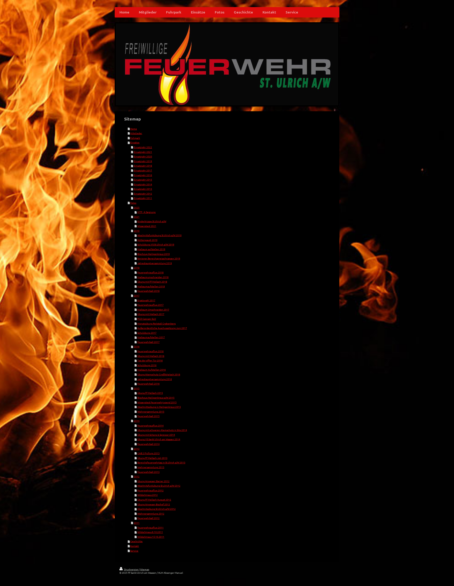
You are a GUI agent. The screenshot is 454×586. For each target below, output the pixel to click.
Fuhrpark (135, 138)
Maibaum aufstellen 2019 (151, 249)
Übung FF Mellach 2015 (150, 393)
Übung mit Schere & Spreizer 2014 (156, 434)
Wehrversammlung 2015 (150, 411)
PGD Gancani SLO (146, 318)
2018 (137, 267)
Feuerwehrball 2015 (148, 416)
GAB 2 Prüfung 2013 (148, 453)
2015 (137, 388)
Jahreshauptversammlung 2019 (154, 263)
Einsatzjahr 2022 (143, 147)
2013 (137, 448)
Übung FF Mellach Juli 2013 (152, 458)
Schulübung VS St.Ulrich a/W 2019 (155, 244)
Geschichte (136, 541)
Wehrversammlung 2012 (150, 513)
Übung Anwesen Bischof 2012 (153, 504)
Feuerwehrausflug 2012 (150, 490)
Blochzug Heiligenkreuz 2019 (153, 254)
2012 (137, 476)
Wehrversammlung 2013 (150, 467)
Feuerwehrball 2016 (148, 383)
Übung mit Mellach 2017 (150, 314)
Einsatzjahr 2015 (143, 179)
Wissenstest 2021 (146, 226)
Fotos (133, 202)
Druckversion (131, 569)
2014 (137, 420)
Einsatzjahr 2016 (143, 175)
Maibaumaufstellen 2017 (151, 337)
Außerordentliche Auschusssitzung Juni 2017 (162, 328)
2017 (137, 295)
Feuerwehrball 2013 (148, 472)
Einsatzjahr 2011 (143, 198)
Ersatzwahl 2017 (146, 300)
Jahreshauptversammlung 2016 (154, 379)
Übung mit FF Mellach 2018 (152, 281)
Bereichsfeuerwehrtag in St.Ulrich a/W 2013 (161, 462)
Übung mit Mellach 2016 (150, 356)
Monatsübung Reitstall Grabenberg (156, 323)
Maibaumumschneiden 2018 (153, 277)
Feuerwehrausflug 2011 (150, 527)
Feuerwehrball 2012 (148, 518)
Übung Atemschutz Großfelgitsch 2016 (158, 374)
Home (133, 128)
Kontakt (134, 546)
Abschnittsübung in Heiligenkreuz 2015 (159, 406)
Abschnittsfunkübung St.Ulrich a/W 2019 (159, 235)
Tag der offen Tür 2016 (150, 360)
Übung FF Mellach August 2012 (154, 499)
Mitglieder (136, 133)
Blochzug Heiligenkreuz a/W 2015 (156, 397)
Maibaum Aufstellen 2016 (151, 369)
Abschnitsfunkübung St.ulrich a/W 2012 (158, 485)
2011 (137, 522)
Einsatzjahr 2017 (143, 170)
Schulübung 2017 (147, 332)
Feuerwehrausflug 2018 (150, 272)
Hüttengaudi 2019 (147, 240)
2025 (137, 207)
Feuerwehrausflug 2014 (150, 425)
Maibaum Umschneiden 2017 (153, 309)
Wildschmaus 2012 (147, 495)
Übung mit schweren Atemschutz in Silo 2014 (162, 430)
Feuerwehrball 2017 (148, 342)
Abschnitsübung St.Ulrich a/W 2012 (156, 509)
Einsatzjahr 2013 (143, 189)
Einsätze (135, 142)
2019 (137, 230)
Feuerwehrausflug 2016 (150, 351)
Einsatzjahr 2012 (143, 193)
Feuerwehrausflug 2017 (150, 304)
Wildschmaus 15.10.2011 (150, 536)
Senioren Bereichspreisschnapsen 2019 (158, 258)
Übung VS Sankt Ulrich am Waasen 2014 (158, 439)
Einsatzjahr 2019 (143, 161)
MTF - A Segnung (146, 212)
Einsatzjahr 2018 (143, 165)
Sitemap (144, 569)
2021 (137, 216)
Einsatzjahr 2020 (143, 156)
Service (134, 550)
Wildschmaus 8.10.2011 (150, 532)
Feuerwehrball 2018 (148, 291)
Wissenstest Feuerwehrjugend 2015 (157, 402)
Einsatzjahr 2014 (143, 184)
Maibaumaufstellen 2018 (151, 286)
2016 (137, 346)
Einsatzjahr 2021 (143, 152)
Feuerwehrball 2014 (148, 444)
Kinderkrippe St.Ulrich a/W (151, 221)
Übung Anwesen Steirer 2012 (153, 481)
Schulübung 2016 (147, 365)
